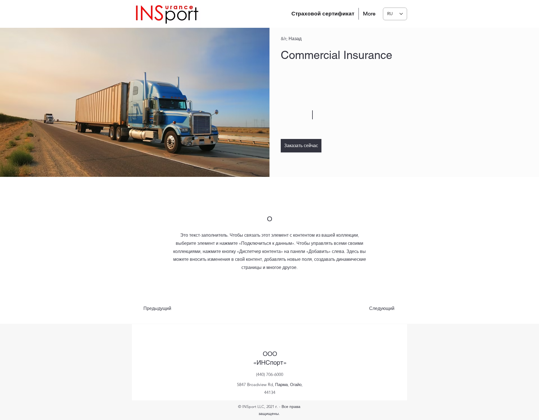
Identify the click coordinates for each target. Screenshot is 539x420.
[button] (301, 145)
